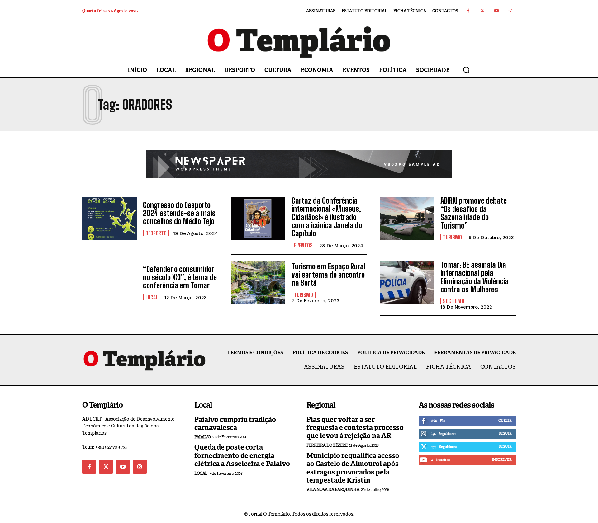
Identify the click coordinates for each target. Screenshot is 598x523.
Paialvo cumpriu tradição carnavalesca (235, 423)
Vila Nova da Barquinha (332, 489)
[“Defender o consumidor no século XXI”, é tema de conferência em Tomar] (109, 282)
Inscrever (501, 459)
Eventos (303, 245)
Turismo (452, 237)
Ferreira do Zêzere (326, 445)
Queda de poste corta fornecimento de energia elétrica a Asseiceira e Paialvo (242, 455)
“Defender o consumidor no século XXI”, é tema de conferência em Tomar (180, 277)
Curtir (504, 420)
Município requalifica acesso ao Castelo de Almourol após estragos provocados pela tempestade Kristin (352, 468)
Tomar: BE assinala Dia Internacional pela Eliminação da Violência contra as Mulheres (474, 277)
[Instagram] (510, 10)
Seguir (505, 433)
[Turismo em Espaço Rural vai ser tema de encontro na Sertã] (258, 282)
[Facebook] (468, 10)
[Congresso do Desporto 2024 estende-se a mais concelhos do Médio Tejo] (109, 218)
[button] (466, 69)
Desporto (156, 233)
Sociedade (454, 301)
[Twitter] (482, 10)
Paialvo (202, 437)
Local (151, 297)
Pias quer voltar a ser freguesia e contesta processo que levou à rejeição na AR (355, 428)
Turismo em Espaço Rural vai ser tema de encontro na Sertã (328, 274)
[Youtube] (496, 10)
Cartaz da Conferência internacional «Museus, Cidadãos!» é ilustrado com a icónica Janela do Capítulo (327, 217)
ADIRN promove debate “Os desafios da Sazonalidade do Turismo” (473, 213)
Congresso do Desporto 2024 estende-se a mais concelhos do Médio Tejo (179, 213)
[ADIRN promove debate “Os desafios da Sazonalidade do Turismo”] (407, 218)
